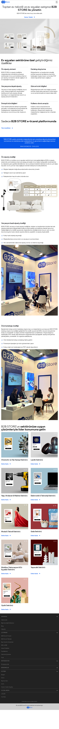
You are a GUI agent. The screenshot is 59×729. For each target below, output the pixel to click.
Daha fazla (4, 464)
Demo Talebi (28, 17)
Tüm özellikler (6, 128)
